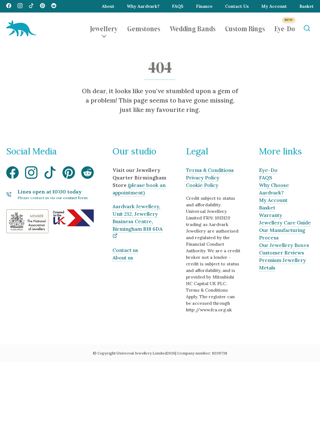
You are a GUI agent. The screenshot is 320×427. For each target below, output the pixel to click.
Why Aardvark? (143, 6)
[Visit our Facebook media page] (8, 6)
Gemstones (143, 28)
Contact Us (237, 6)
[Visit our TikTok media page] (31, 6)
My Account (274, 6)
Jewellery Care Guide (285, 222)
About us (122, 257)
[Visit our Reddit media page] (53, 6)
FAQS (177, 6)
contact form (75, 197)
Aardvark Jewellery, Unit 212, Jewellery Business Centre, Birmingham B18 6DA (137, 217)
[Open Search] (307, 28)
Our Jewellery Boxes (284, 245)
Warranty (270, 215)
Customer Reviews (281, 252)
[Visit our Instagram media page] (20, 6)
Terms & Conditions (210, 170)
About (108, 6)
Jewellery (104, 28)
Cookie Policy (202, 185)
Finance (204, 6)
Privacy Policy (202, 177)
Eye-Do (284, 28)
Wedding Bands (193, 28)
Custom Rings (245, 28)
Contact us (125, 250)
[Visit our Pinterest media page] (42, 6)
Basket (306, 6)
